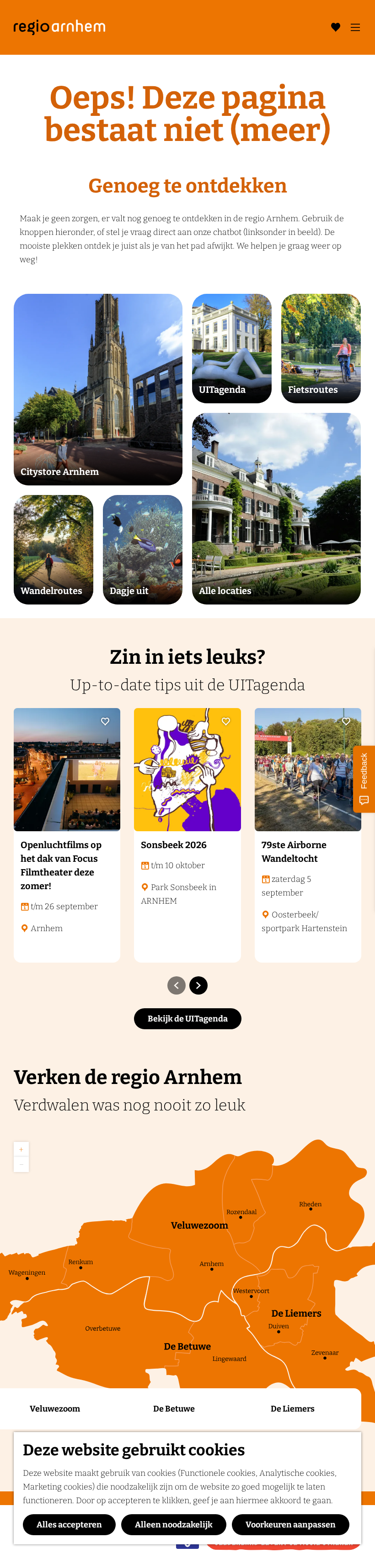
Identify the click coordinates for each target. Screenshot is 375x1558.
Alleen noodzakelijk (174, 1525)
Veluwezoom (55, 1409)
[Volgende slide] (198, 985)
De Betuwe (174, 1409)
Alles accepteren (69, 1525)
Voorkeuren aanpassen (291, 1525)
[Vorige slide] (176, 985)
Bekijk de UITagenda (188, 1019)
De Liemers (293, 1409)
